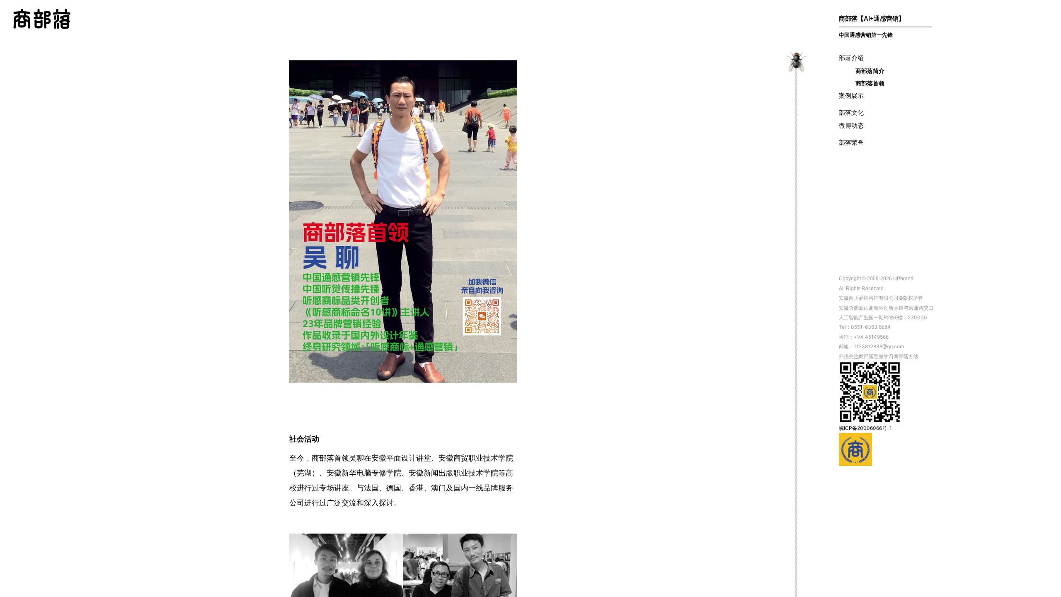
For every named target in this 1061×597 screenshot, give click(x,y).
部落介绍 (851, 57)
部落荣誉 (851, 142)
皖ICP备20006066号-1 (865, 428)
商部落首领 (869, 83)
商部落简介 (869, 71)
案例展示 (851, 95)
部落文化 (851, 112)
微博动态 (851, 125)
